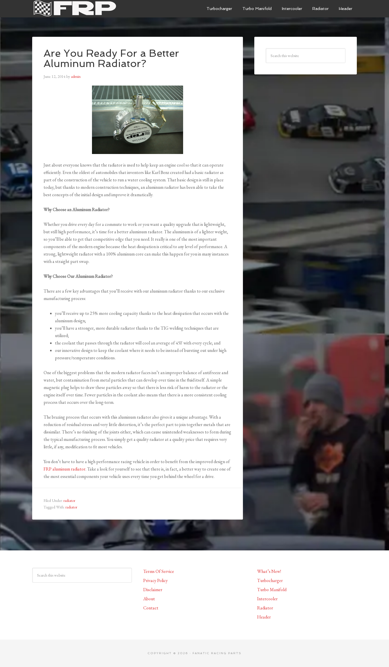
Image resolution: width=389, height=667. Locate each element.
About (149, 599)
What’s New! (269, 571)
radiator (69, 500)
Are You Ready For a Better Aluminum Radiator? (111, 58)
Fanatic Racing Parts (75, 8)
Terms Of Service (158, 571)
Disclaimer (152, 590)
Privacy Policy (155, 580)
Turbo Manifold (271, 590)
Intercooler (267, 599)
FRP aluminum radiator (64, 469)
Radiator (265, 608)
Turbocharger (270, 580)
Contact (150, 608)
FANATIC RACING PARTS (217, 653)
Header (264, 617)
